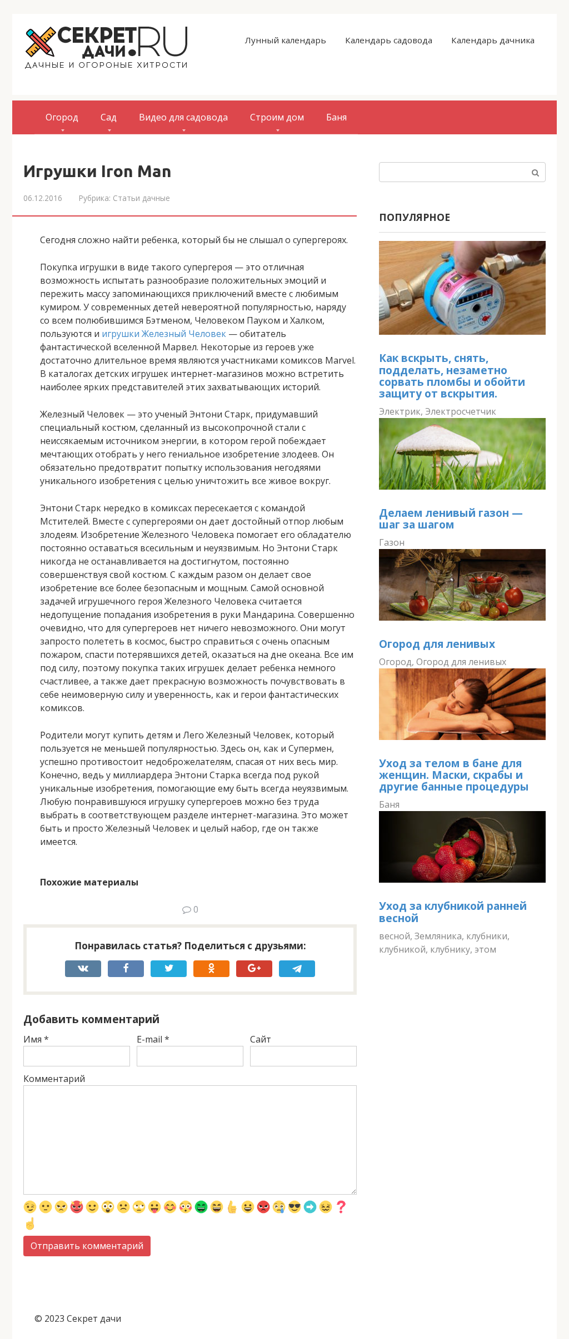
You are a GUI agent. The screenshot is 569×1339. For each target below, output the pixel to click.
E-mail (153, 1039)
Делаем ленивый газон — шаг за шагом (451, 518)
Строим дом (277, 117)
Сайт (260, 1039)
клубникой (402, 949)
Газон (392, 542)
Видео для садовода (183, 117)
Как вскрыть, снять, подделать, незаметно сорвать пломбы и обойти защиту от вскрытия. (452, 375)
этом (485, 949)
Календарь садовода (388, 40)
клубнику (450, 949)
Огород (62, 117)
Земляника (438, 936)
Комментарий (54, 1079)
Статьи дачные (141, 198)
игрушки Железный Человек (164, 334)
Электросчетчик (460, 411)
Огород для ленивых (437, 643)
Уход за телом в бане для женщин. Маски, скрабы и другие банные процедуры (454, 775)
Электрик (400, 411)
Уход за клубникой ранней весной (453, 911)
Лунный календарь (285, 40)
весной (394, 936)
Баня (336, 117)
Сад (109, 117)
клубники (486, 936)
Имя (36, 1039)
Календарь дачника (493, 40)
